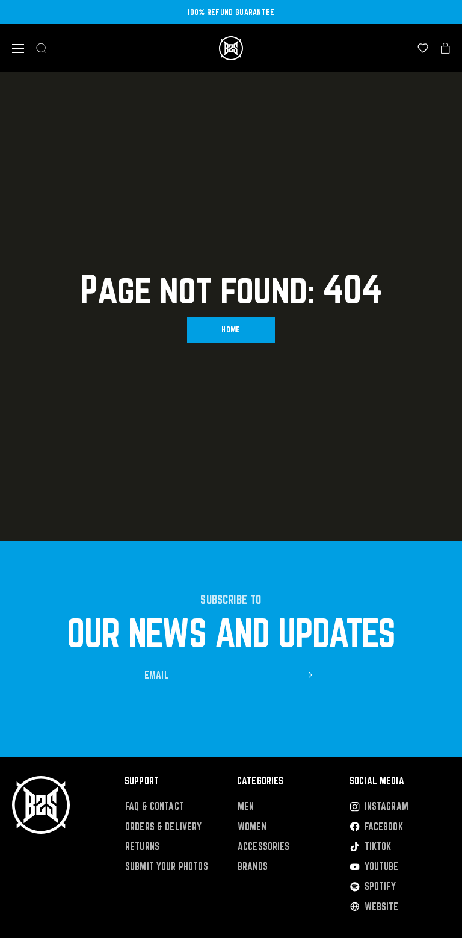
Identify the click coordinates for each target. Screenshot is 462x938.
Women (252, 827)
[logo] (231, 48)
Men (246, 806)
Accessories (264, 847)
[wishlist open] (423, 48)
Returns (142, 847)
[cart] (445, 48)
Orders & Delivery (163, 827)
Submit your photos (166, 867)
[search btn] (41, 48)
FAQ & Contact (154, 806)
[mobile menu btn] (18, 48)
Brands (253, 867)
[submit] (310, 675)
